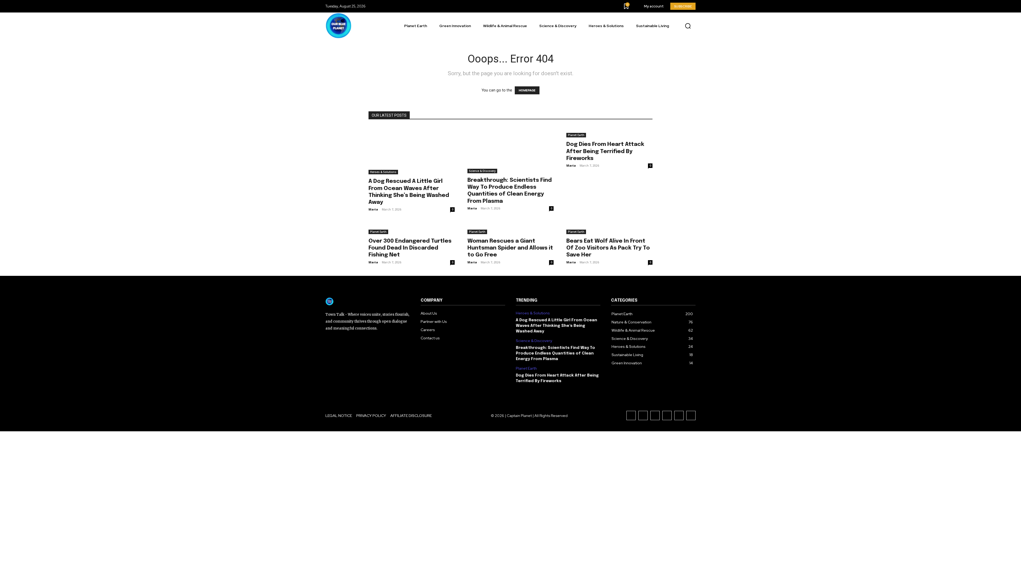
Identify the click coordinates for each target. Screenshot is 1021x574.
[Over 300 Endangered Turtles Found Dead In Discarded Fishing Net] (412, 228)
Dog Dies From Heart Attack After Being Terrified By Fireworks (605, 151)
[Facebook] (631, 415)
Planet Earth (576, 135)
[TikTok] (655, 415)
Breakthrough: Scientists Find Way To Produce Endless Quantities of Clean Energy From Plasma (555, 353)
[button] (688, 26)
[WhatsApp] (691, 415)
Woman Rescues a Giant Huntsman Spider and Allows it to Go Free (510, 248)
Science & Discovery (482, 171)
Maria (373, 209)
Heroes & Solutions (383, 172)
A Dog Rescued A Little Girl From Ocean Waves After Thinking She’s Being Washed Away (556, 326)
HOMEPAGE (527, 90)
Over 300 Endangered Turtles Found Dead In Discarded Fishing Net (410, 248)
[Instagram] (643, 415)
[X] (679, 415)
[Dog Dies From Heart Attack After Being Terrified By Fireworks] (609, 131)
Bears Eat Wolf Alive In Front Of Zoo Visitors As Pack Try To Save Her (608, 248)
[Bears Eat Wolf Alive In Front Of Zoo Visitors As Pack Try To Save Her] (609, 228)
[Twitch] (667, 415)
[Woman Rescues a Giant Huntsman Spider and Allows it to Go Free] (510, 228)
